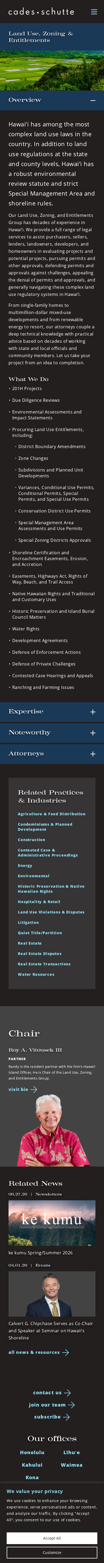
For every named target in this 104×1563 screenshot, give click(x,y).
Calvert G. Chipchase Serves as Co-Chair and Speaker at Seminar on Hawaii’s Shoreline (51, 1331)
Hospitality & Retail (39, 901)
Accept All (52, 1538)
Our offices (52, 1438)
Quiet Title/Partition (40, 932)
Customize (52, 1552)
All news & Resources (34, 1352)
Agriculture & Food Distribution (52, 813)
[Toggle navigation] (94, 12)
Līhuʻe (71, 1452)
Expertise (26, 711)
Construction (31, 839)
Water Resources (36, 974)
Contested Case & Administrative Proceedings (48, 852)
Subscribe (47, 1416)
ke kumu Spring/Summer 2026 (41, 1253)
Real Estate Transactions (44, 963)
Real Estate (30, 943)
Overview (25, 100)
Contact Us (47, 1392)
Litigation (28, 922)
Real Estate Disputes (40, 953)
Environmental (34, 875)
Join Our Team (47, 1404)
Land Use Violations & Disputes (51, 912)
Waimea (72, 1465)
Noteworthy (29, 732)
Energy (25, 865)
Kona (32, 1477)
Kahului (32, 1465)
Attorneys (26, 753)
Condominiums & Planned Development (45, 827)
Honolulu (32, 1452)
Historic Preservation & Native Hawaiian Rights (51, 889)
